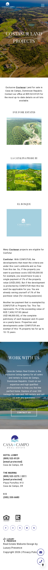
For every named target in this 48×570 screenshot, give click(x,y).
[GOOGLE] (33, 527)
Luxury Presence (12, 547)
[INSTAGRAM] (12, 527)
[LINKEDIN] (19, 527)
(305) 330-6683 (11, 497)
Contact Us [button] (24, 413)
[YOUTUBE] (26, 527)
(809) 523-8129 (11, 458)
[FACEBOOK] (5, 527)
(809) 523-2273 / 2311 (15, 476)
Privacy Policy (30, 552)
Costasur (21, 87)
